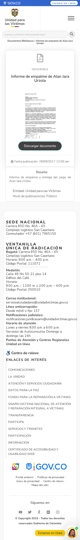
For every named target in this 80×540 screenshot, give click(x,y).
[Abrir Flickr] (49, 512)
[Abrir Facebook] (40, 512)
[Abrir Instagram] (58, 512)
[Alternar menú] (71, 18)
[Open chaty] (72, 533)
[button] (17, 3)
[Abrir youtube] (21, 512)
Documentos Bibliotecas (20, 41)
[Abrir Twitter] (30, 512)
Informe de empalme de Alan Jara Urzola (40, 78)
